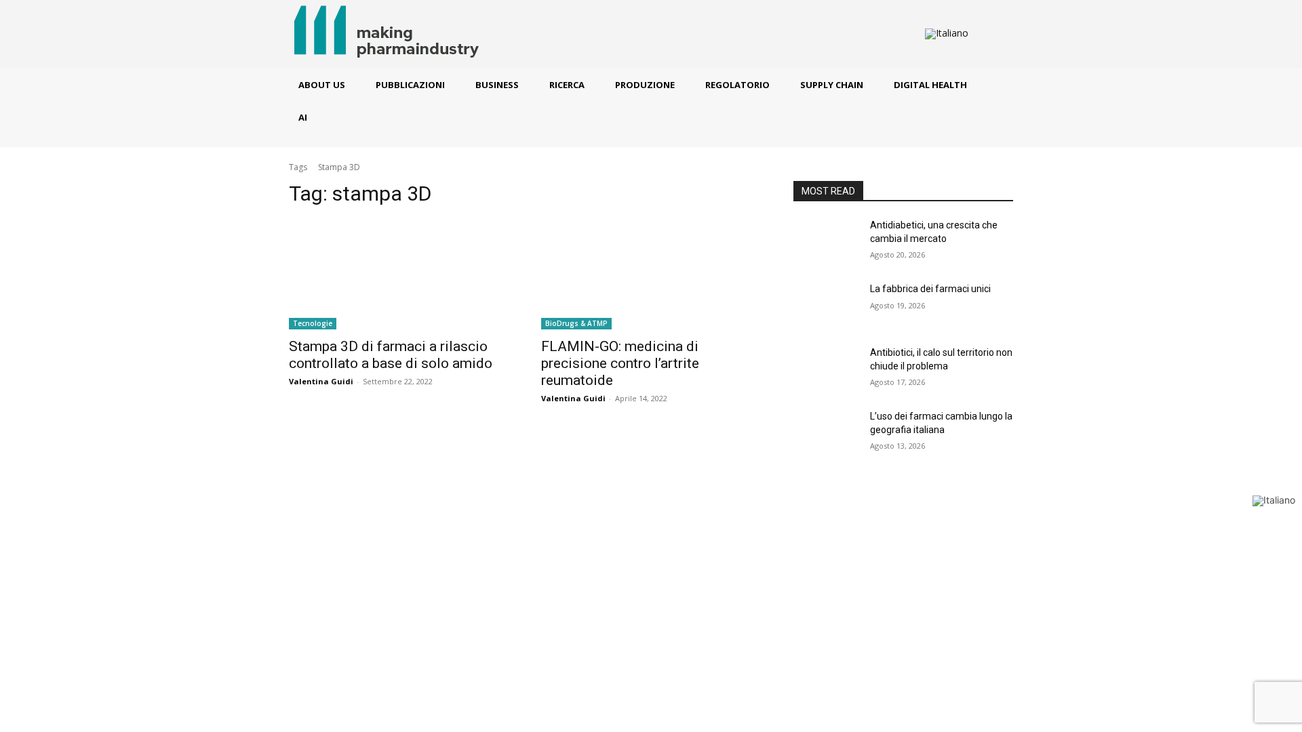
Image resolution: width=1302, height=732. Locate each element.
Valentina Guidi (321, 381)
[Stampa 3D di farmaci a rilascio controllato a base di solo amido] (399, 274)
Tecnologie (312, 323)
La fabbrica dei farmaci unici (930, 288)
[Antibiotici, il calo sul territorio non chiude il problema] (826, 369)
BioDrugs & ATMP (576, 323)
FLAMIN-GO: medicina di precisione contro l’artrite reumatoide (620, 363)
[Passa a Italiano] (946, 34)
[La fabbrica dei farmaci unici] (826, 306)
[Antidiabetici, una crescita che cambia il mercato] (826, 242)
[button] (991, 34)
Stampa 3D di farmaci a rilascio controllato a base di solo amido (390, 354)
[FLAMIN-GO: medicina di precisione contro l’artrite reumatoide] (651, 274)
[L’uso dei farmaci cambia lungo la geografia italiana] (826, 433)
